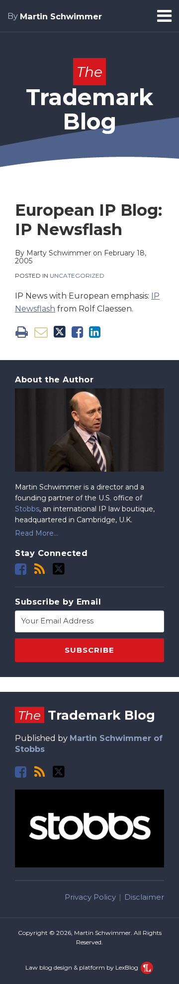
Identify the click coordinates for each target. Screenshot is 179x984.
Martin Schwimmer (61, 16)
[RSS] (39, 569)
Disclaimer (144, 897)
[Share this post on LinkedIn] (94, 332)
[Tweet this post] (60, 332)
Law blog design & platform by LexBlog (82, 967)
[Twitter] (59, 569)
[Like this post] (77, 332)
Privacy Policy (90, 897)
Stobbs (27, 508)
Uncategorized (77, 275)
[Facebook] (20, 569)
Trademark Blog (89, 99)
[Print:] (21, 332)
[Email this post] (41, 332)
